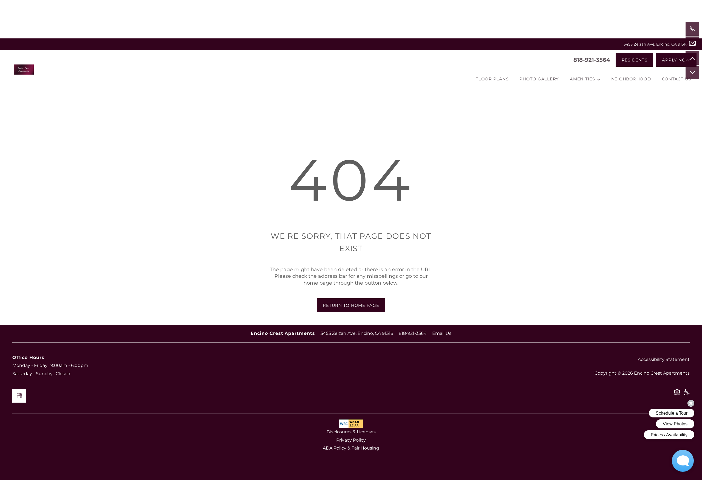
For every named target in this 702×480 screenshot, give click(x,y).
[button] (634, 60)
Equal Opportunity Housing (677, 394)
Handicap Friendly (686, 394)
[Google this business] (19, 396)
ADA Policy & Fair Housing (351, 448)
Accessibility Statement (664, 359)
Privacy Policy (351, 440)
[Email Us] (692, 43)
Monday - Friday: (30, 365)
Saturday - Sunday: (32, 373)
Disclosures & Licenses (351, 432)
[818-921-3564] (692, 29)
